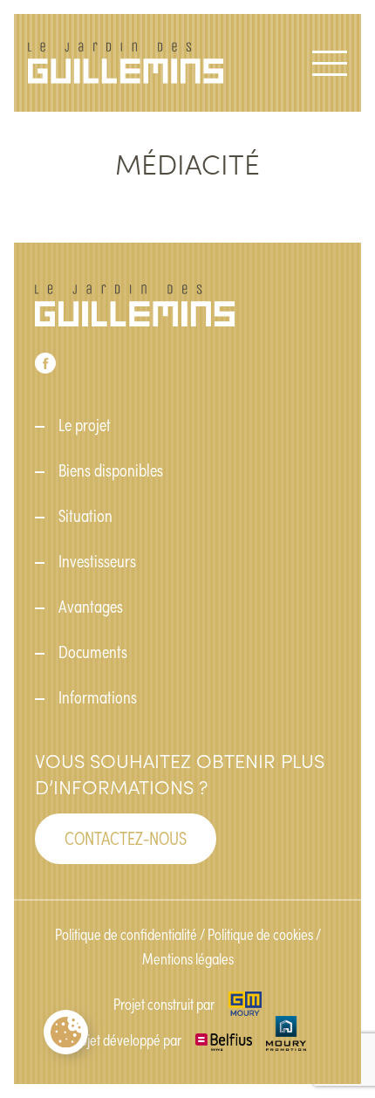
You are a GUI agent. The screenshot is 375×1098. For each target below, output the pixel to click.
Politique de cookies (260, 933)
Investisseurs (97, 560)
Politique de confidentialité (126, 933)
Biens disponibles (110, 469)
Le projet (84, 424)
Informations (97, 696)
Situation (85, 515)
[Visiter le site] (244, 1004)
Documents (92, 651)
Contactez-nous (126, 837)
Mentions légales (188, 958)
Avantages (90, 605)
